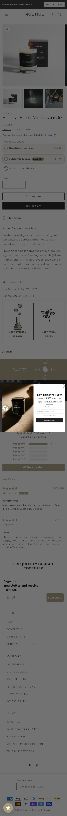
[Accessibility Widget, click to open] (5, 408)
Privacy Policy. (53, 415)
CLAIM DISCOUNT (49, 420)
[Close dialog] (63, 385)
